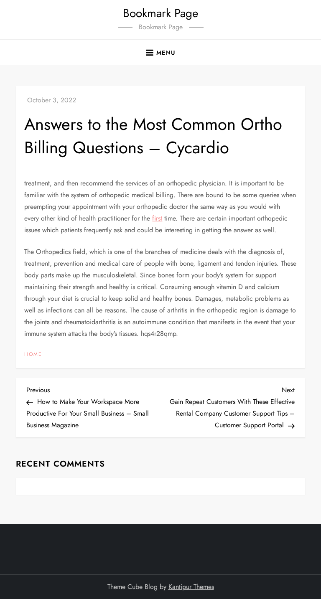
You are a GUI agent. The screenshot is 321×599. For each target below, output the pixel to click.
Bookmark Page (160, 13)
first (157, 218)
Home (33, 354)
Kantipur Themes (191, 586)
